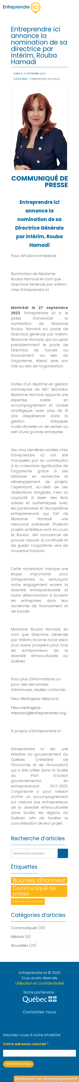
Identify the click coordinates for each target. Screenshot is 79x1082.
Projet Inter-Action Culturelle (28, 901)
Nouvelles (54, 78)
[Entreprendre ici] (22, 7)
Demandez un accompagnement (46, 1079)
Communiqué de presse (34, 891)
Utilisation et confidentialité (39, 983)
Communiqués (38, 78)
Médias (17, 936)
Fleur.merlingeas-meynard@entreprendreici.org (38, 710)
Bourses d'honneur (39, 880)
